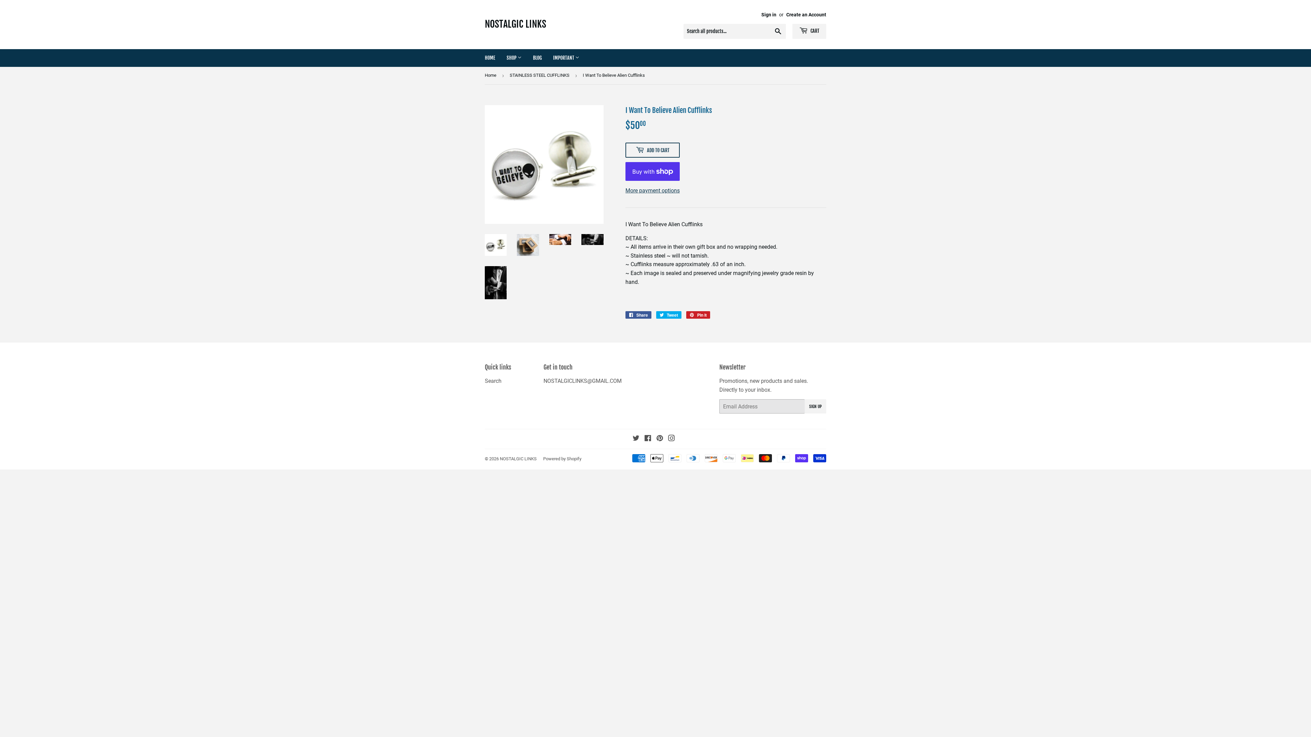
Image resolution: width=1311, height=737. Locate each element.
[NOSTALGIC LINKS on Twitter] (636, 439)
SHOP (512, 58)
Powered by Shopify (562, 458)
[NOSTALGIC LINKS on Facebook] (647, 439)
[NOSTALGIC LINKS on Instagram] (671, 439)
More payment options (652, 190)
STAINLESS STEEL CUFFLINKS (539, 75)
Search (493, 381)
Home (490, 58)
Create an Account (806, 14)
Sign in (768, 14)
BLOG (537, 58)
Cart (814, 31)
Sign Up (815, 406)
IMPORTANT (564, 58)
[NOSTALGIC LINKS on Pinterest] (659, 439)
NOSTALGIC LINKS (515, 24)
